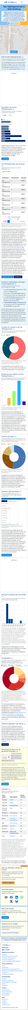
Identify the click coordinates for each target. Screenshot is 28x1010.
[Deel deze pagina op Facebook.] (11, 897)
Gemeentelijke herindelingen (9, 982)
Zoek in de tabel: (6, 171)
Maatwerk (4, 1003)
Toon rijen (14, 219)
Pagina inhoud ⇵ (15, 23)
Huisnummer (14, 178)
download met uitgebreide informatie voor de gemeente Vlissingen (13, 714)
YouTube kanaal (6, 1004)
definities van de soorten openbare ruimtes (12, 273)
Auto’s (3, 966)
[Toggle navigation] (22, 2)
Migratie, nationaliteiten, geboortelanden (12, 971)
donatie (3, 875)
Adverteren (5, 999)
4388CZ (20, 64)
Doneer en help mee (8, 882)
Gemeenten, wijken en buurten (10, 956)
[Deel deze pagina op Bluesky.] (16, 901)
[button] (22, 57)
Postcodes (4, 958)
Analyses (4, 978)
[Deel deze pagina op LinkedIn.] (16, 897)
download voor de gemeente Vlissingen (11, 415)
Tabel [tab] (10, 115)
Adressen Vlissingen (7, 277)
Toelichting (5, 159)
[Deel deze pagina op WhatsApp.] (22, 897)
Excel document (21, 769)
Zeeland (12, 828)
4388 (11, 808)
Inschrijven (5, 917)
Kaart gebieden (6, 990)
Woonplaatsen (11, 958)
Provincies (4, 959)
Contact (4, 1001)
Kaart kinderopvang (7, 991)
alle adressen (16, 145)
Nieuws (4, 983)
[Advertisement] (14, 89)
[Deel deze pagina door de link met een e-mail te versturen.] (6, 897)
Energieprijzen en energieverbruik (11, 969)
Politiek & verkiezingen (8, 974)
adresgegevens (12, 16)
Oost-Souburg (13, 815)
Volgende (22, 221)
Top (24, 940)
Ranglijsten (5, 985)
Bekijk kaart (14, 51)
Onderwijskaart (6, 993)
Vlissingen (22, 69)
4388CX (14, 64)
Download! (5, 784)
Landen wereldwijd (7, 961)
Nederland (12, 836)
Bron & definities (6, 555)
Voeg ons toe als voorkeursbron (11, 932)
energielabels (8, 17)
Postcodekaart (6, 995)
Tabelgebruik (18, 277)
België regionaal (16, 961)
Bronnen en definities (7, 980)
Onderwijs (4, 972)
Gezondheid (5, 967)
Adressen (4, 954)
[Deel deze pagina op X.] (11, 901)
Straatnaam (5, 178)
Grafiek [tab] (4, 115)
